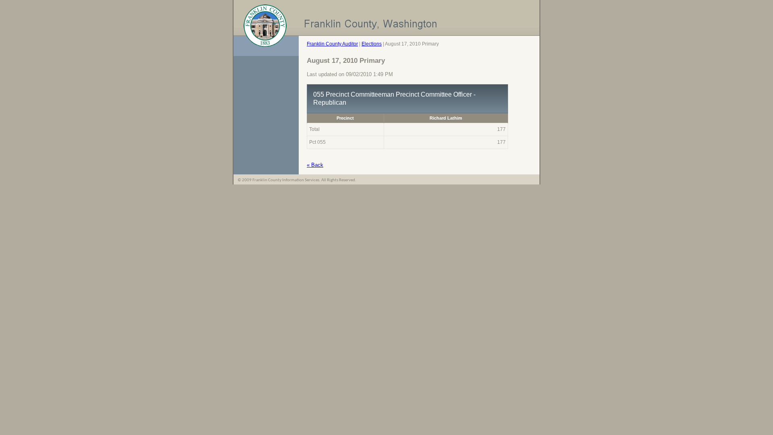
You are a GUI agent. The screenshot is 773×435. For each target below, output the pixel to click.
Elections (372, 44)
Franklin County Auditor (332, 44)
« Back (315, 165)
